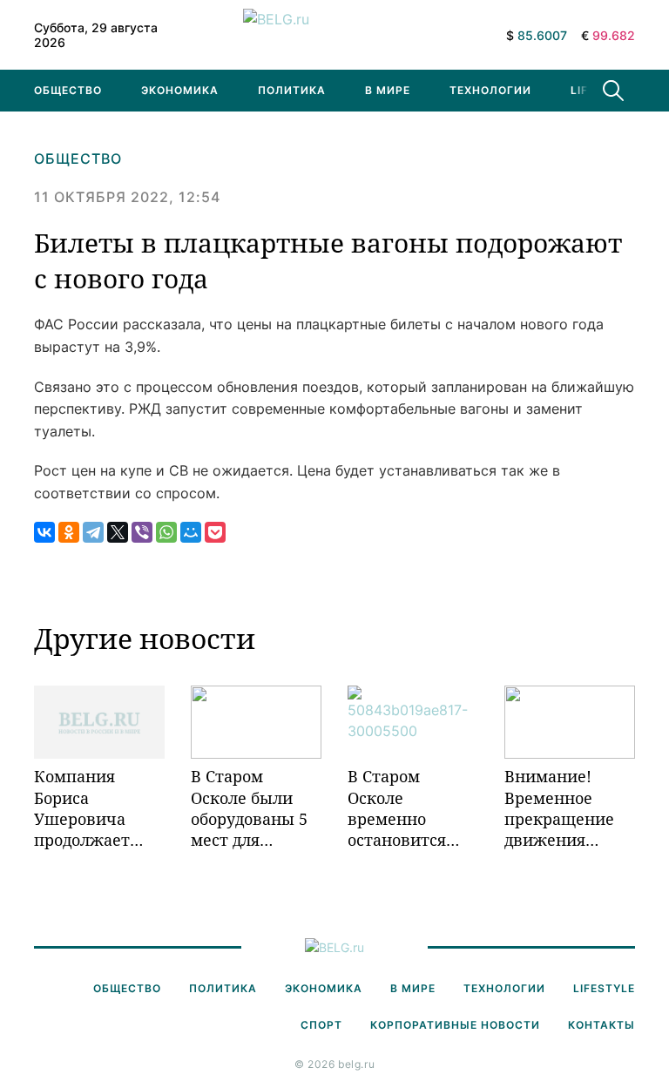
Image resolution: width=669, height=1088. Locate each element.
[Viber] (142, 532)
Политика (292, 90)
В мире (387, 90)
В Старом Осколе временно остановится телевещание (401, 808)
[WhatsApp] (166, 532)
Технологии (490, 90)
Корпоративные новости (455, 1024)
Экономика (180, 90)
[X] (117, 532)
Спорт (321, 1024)
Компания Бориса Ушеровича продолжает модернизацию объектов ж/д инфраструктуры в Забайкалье (99, 808)
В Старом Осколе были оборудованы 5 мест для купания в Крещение (249, 808)
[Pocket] (215, 532)
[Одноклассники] (68, 532)
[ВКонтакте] (44, 532)
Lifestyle (604, 988)
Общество (68, 90)
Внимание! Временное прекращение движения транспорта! (559, 808)
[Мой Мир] (190, 532)
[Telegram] (93, 532)
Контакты (601, 1024)
